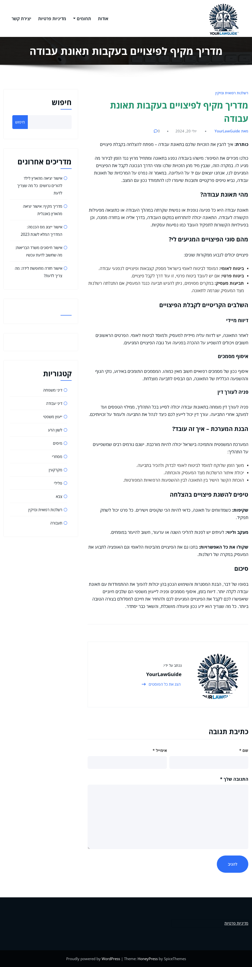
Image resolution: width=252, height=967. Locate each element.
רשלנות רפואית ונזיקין (231, 92)
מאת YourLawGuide (231, 130)
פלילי (58, 483)
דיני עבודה (54, 403)
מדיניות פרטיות (52, 18)
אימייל (160, 750)
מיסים (57, 443)
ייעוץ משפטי (52, 416)
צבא (59, 496)
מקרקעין (55, 470)
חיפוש (62, 102)
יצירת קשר (21, 18)
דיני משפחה (52, 390)
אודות (103, 18)
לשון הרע (55, 430)
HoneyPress (148, 958)
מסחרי (57, 456)
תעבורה (56, 523)
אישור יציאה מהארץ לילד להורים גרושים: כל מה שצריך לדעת (39, 185)
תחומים (84, 18)
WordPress (111, 958)
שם (243, 750)
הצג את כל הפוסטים (164, 684)
